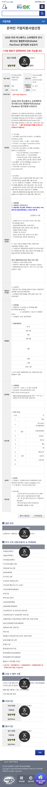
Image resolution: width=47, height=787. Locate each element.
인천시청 (31, 781)
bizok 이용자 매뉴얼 (11, 762)
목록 (40, 752)
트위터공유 (38, 515)
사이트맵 (22, 781)
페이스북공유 (24, 515)
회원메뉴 (4, 6)
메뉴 (42, 6)
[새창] (7, 2)
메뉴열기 (23, 21)
